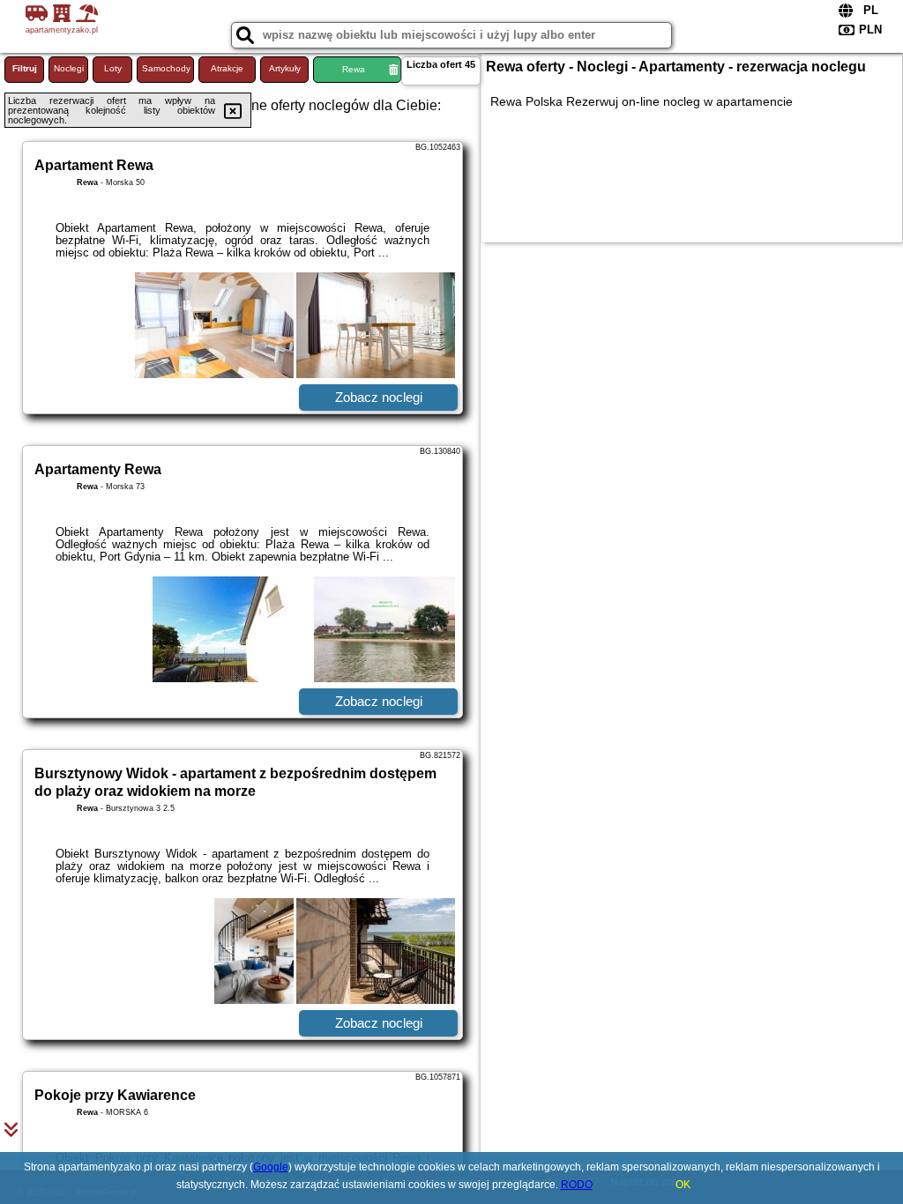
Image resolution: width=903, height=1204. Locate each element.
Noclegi (69, 68)
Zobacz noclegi (378, 397)
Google (270, 1167)
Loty (113, 68)
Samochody (166, 68)
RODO (577, 1184)
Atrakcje (227, 68)
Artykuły (285, 68)
